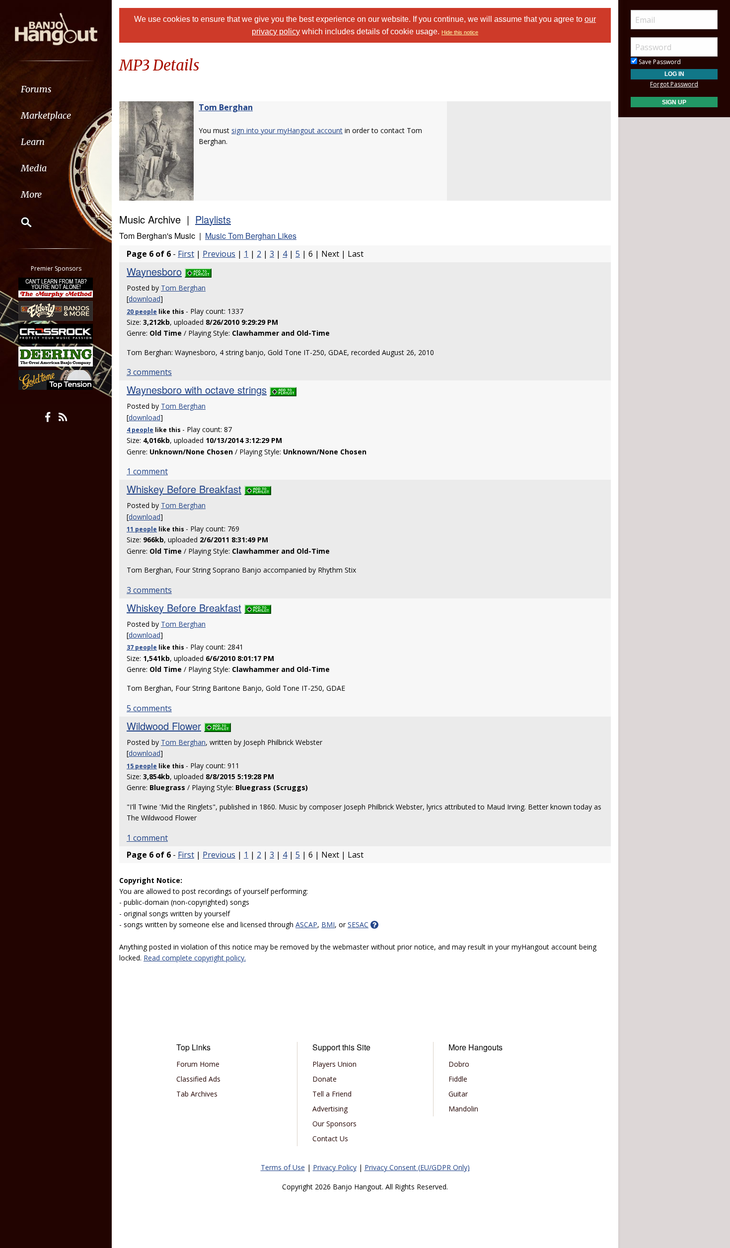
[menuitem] (56, 89)
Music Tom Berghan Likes (250, 235)
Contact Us (330, 1138)
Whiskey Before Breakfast (184, 489)
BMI (328, 924)
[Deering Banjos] (56, 356)
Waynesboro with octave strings (197, 389)
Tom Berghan (226, 107)
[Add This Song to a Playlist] (198, 271)
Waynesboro (154, 271)
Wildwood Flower (164, 726)
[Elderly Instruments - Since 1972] (56, 310)
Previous (219, 253)
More (31, 194)
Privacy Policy (335, 1167)
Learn (33, 141)
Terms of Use (283, 1167)
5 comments (149, 708)
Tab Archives (197, 1094)
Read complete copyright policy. (195, 957)
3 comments (149, 372)
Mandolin (463, 1108)
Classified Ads (198, 1079)
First (186, 253)
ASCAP (306, 924)
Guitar (458, 1094)
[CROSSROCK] (56, 333)
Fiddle (457, 1079)
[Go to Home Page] (56, 28)
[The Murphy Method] (56, 287)
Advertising (330, 1108)
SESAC (358, 924)
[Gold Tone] (56, 379)
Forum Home (197, 1064)
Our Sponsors (334, 1123)
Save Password (659, 62)
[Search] (20, 222)
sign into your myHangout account (287, 130)
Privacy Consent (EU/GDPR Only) (417, 1167)
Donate (324, 1079)
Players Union (334, 1064)
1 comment (147, 471)
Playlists (213, 219)
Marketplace (46, 115)
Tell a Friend (332, 1094)
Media (34, 168)
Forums (36, 89)
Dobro (458, 1064)
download (144, 298)
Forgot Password (674, 84)
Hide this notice (459, 32)
